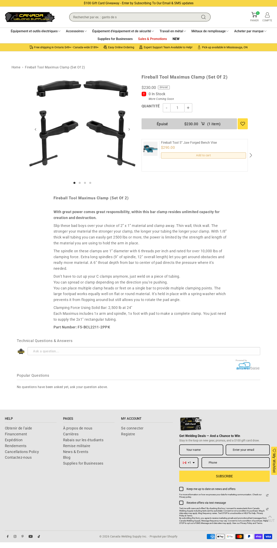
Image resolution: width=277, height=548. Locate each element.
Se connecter (132, 428)
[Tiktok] (39, 536)
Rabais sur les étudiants (83, 440)
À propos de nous (77, 428)
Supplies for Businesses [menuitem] (115, 39)
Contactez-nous (18, 457)
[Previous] (35, 129)
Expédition (14, 440)
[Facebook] (8, 536)
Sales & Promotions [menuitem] (152, 39)
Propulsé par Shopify (164, 536)
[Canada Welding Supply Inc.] (30, 17)
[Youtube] (31, 536)
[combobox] (188, 462)
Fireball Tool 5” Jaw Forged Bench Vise (189, 143)
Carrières (71, 434)
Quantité (151, 106)
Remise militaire (76, 446)
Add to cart (203, 155)
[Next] (128, 129)
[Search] (204, 17)
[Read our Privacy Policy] (267, 495)
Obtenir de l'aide (18, 428)
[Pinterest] (22, 536)
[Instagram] (15, 536)
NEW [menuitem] (176, 39)
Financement (16, 434)
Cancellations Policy (22, 452)
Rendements (16, 446)
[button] (254, 17)
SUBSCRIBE (224, 476)
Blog (67, 457)
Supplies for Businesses (83, 463)
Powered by (241, 360)
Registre (128, 434)
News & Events (75, 452)
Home (16, 67)
